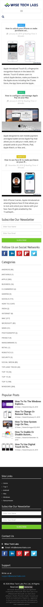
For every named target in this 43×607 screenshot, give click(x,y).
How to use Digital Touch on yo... (25, 445)
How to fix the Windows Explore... (28, 402)
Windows (6, 386)
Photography (8, 333)
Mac (4, 318)
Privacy (5, 338)
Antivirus (6, 274)
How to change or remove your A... (25, 412)
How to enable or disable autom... (24, 433)
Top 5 (4, 382)
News (4, 328)
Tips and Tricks (9, 367)
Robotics (6, 352)
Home (5, 483)
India (4, 308)
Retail (5, 347)
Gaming (5, 294)
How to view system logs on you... (26, 423)
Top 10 (5, 372)
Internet (6, 313)
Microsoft (7, 323)
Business (6, 284)
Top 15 (5, 377)
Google (5, 299)
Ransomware (8, 343)
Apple (4, 279)
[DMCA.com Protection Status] (26, 587)
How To (5, 304)
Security (6, 357)
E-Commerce (8, 289)
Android (6, 269)
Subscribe (21, 240)
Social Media (8, 362)
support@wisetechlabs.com (13, 576)
